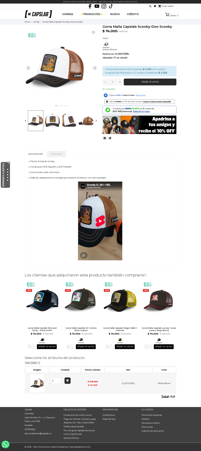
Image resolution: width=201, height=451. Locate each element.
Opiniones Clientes (3, 175)
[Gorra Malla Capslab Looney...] (173, 287)
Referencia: (108, 54)
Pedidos (145, 419)
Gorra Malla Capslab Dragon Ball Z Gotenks (120, 329)
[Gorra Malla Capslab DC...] (95, 287)
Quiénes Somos (71, 438)
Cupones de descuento (153, 431)
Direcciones (147, 427)
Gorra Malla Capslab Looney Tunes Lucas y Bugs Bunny (159, 329)
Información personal (152, 415)
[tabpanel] (61, 68)
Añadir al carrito (150, 81)
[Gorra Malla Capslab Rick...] (56, 287)
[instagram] (104, 6)
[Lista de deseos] (155, 6)
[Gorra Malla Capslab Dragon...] (134, 287)
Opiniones (57, 154)
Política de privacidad (74, 426)
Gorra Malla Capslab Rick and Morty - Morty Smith (42, 329)
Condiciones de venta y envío (78, 415)
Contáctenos (109, 415)
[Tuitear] (110, 138)
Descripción (35, 154)
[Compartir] (105, 138)
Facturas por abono (151, 423)
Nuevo (115, 14)
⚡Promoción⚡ (91, 14)
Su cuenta (147, 409)
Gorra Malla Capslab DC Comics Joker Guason (81, 329)
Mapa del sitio (109, 419)
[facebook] (90, 6)
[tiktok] (111, 6)
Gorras (67, 14)
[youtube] (97, 6)
